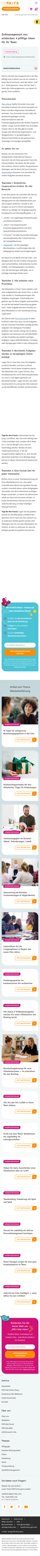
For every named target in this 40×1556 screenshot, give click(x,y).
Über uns (5, 1416)
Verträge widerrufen (9, 1527)
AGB (18, 1522)
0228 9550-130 (11, 1497)
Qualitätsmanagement (11, 1470)
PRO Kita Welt (7, 1428)
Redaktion (6, 1420)
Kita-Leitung (6, 104)
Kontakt (5, 1401)
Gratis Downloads (9, 1398)
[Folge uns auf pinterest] (19, 1507)
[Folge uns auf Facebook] (4, 1507)
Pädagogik (8, 245)
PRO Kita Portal (8, 1424)
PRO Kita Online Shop (10, 1390)
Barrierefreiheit (7, 1524)
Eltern (4, 438)
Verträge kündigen (23, 1524)
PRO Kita (5, 15)
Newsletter (6, 1386)
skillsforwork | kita (9, 1432)
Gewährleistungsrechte (28, 1527)
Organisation (7, 172)
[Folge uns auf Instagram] (11, 1507)
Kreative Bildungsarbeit (11, 1450)
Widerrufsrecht (7, 1522)
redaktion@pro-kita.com (11, 1493)
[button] (37, 21)
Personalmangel (21, 318)
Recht (4, 1462)
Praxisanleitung (8, 1466)
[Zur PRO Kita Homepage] (20, 4)
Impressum (6, 1519)
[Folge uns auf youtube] (26, 1507)
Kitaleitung (6, 1458)
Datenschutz (18, 1519)
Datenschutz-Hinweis (20, 667)
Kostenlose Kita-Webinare (12, 1394)
